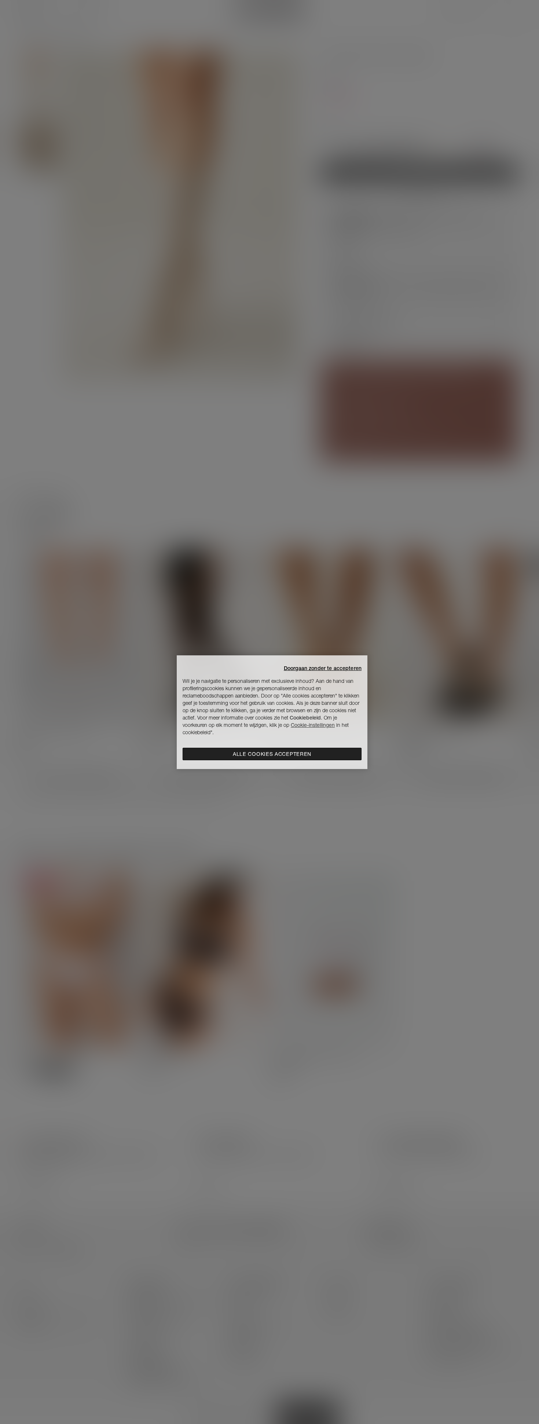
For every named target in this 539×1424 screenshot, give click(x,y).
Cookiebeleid (305, 717)
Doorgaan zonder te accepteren (323, 668)
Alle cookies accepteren (272, 754)
